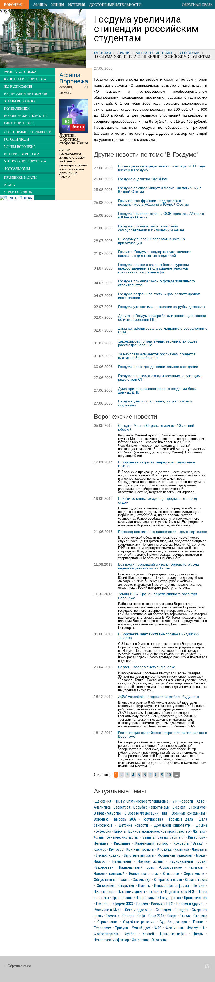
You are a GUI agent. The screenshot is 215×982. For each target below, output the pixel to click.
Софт (141, 916)
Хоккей (148, 934)
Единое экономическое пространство (159, 831)
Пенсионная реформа (171, 886)
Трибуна (121, 928)
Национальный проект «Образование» (150, 867)
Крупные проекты (140, 849)
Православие (122, 898)
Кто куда (164, 849)
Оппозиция (105, 886)
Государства (153, 819)
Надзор (100, 861)
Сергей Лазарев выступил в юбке (146, 667)
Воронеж (101, 819)
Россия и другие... (190, 904)
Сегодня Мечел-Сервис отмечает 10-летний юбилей (156, 427)
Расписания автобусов (25, 94)
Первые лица (104, 892)
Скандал (181, 910)
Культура (182, 849)
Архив (123, 53)
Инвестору (196, 837)
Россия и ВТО (162, 904)
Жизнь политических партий (116, 837)
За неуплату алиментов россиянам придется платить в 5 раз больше (157, 356)
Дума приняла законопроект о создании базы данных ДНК (157, 390)
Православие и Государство (158, 898)
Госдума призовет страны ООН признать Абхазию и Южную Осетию (161, 215)
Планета (155, 892)
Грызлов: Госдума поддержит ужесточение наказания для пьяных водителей (154, 253)
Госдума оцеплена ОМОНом (143, 179)
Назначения (121, 861)
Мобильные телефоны (175, 855)
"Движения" (103, 801)
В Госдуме (189, 53)
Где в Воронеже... (19, 123)
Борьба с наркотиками (151, 807)
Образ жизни (194, 874)
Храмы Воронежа (20, 101)
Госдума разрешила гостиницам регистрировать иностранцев (159, 296)
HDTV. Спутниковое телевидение (142, 801)
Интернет (101, 843)
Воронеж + (14, 5)
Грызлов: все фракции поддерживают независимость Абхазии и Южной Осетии (153, 202)
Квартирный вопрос (151, 843)
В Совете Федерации (142, 813)
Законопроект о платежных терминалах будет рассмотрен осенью (157, 343)
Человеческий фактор (111, 940)
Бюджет (179, 807)
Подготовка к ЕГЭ (179, 892)
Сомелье (113, 916)
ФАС (158, 928)
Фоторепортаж (106, 934)
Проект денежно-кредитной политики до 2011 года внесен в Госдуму (161, 168)
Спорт (172, 916)
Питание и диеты (131, 892)
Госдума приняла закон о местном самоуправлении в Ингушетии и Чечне (151, 228)
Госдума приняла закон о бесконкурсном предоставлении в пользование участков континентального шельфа (153, 268)
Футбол (130, 934)
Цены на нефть (173, 934)
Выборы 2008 (125, 819)
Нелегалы (196, 867)
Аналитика (102, 807)
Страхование (107, 922)
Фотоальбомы (17, 169)
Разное (102, 904)
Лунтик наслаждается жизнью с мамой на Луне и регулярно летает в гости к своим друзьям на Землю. (73, 163)
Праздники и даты (20, 177)
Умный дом (141, 928)
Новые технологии (144, 874)
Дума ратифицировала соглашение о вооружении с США (162, 330)
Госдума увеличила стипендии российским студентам (155, 403)
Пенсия (198, 886)
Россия (142, 904)
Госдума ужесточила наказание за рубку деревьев (161, 307)
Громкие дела (181, 819)
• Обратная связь (18, 966)
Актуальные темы (154, 53)
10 (169, 774)
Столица (200, 916)
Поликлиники (17, 108)
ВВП (165, 813)
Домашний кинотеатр (172, 825)
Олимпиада (142, 880)
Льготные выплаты (139, 855)
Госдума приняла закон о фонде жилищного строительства (156, 283)
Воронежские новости (25, 116)
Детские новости (133, 825)
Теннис (198, 922)
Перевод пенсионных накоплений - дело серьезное (162, 532)
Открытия (126, 886)
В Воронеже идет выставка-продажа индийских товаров (158, 636)
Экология (159, 940)
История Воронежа (21, 154)
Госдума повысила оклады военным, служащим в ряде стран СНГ (160, 377)
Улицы (57, 5)
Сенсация (163, 910)
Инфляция (122, 843)
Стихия (185, 916)
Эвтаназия (140, 940)
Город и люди (16, 139)
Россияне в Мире (107, 910)
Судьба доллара (173, 922)
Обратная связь (197, 5)
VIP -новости (183, 801)
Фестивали (174, 928)
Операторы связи (168, 880)
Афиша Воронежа (20, 72)
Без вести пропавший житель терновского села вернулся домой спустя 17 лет (158, 566)
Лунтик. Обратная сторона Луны (73, 138)
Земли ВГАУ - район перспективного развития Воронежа (157, 596)
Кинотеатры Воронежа (25, 79)
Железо (199, 831)
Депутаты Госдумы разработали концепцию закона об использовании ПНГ (162, 317)
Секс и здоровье (138, 910)
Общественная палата (112, 880)
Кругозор (116, 849)
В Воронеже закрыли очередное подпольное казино (156, 464)
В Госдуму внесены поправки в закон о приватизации (151, 241)
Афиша (40, 5)
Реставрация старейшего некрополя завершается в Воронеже (162, 734)
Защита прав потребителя (163, 837)
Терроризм (102, 928)
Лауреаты (199, 849)
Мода (200, 855)
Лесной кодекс (108, 855)
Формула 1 (196, 928)
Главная (102, 53)
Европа (120, 831)
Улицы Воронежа (20, 147)
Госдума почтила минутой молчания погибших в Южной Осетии (159, 190)
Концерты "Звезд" (189, 843)
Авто (201, 801)
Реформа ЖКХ (122, 904)
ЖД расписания (18, 86)
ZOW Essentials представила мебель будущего (158, 696)
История (76, 5)
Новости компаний (109, 874)
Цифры (198, 934)
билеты (78, 127)
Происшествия (195, 898)
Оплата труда (196, 880)
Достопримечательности (115, 5)
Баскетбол (122, 807)
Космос (100, 849)
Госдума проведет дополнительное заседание (158, 366)
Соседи (128, 916)
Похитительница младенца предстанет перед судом (157, 500)
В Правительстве (107, 813)
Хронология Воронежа (25, 161)
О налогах (171, 874)
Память (144, 886)
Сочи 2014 (156, 916)
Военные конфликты (188, 813)
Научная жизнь (150, 861)
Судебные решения (138, 922)
